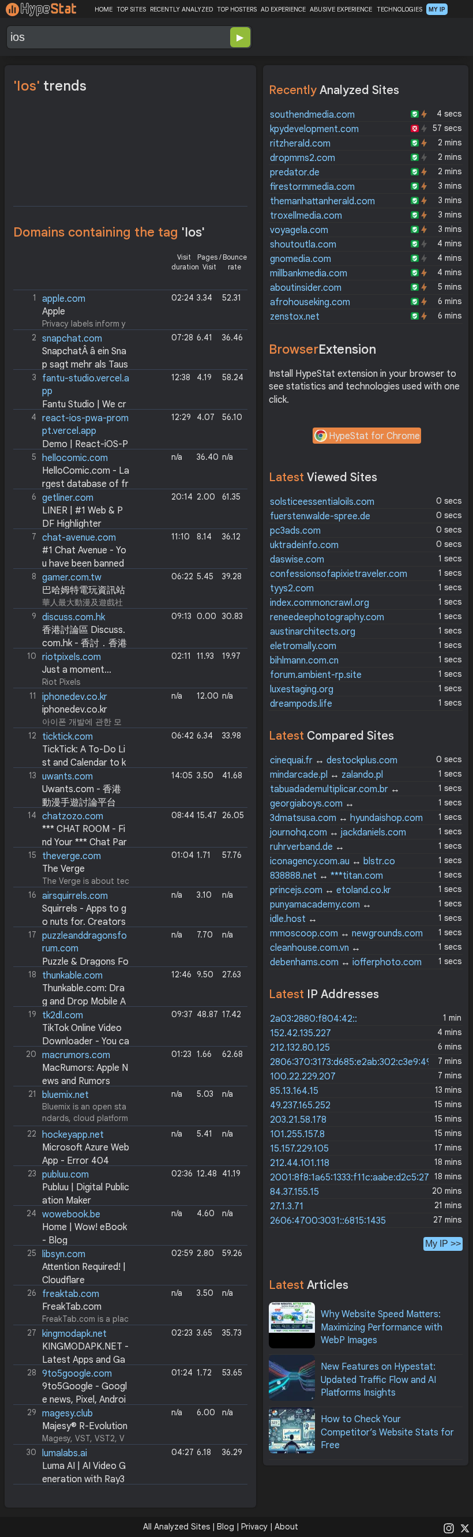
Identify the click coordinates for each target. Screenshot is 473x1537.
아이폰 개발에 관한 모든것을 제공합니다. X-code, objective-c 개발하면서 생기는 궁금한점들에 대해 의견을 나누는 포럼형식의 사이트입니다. (72, 709)
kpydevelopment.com (314, 129)
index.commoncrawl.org (319, 603)
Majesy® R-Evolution (84, 1426)
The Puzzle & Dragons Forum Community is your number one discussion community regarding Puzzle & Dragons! (72, 948)
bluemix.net (65, 1095)
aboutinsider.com (305, 288)
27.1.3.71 (286, 1206)
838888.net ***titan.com (326, 876)
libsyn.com (63, 1254)
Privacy (254, 1526)
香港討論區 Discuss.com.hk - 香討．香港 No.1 (71, 643)
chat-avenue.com (79, 537)
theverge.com (71, 856)
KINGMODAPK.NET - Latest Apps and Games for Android (72, 1359)
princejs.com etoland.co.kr (330, 890)
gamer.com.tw (72, 577)
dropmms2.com (302, 158)
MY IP (437, 9)
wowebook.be (71, 1214)
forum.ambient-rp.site (316, 675)
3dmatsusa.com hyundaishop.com (346, 818)
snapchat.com (72, 338)
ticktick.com (67, 737)
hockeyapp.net (73, 1135)
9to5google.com (77, 1373)
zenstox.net (295, 317)
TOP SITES (131, 9)
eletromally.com (303, 646)
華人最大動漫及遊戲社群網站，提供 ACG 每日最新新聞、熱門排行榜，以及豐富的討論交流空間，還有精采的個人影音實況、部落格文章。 (72, 590)
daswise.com (297, 559)
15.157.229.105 (299, 1148)
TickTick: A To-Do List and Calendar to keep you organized (71, 762)
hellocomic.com (75, 458)
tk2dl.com (62, 1015)
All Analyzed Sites (176, 1526)
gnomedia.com (300, 259)
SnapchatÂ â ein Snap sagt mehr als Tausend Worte (72, 364)
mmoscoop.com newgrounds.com (346, 933)
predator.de (295, 172)
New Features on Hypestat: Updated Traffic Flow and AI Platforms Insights (378, 1380)
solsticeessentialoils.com (322, 502)
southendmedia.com (312, 115)
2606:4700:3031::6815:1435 (328, 1221)
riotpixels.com (71, 657)
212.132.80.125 (300, 1048)
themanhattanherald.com (322, 201)
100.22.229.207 (303, 1076)
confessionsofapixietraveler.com (338, 574)
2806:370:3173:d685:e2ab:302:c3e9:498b (356, 1062)
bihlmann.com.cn (304, 660)
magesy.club (67, 1413)
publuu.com (65, 1174)
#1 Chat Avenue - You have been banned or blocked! (71, 563)
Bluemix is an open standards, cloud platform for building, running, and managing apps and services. (72, 1107)
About (286, 1526)
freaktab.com (70, 1294)
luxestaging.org (301, 689)
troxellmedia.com (306, 216)
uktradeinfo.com (304, 545)
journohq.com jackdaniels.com (338, 832)
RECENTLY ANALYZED (181, 9)
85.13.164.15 (294, 1091)
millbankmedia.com (308, 273)
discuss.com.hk (73, 617)
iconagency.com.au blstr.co (332, 861)
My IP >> (443, 1244)
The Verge (63, 869)
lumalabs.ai (64, 1453)
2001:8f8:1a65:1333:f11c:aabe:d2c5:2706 (355, 1177)
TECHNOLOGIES (399, 9)
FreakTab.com (72, 1307)
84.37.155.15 (294, 1192)
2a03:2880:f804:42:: (313, 1019)
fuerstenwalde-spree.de (320, 516)
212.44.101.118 (299, 1163)
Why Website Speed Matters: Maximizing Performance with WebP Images (381, 1327)
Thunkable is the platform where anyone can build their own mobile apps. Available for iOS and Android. (72, 988)
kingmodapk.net (74, 1334)
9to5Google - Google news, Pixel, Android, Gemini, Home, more (71, 1399)
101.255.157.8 (297, 1134)
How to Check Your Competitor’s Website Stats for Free (387, 1432)
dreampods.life (301, 704)
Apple (53, 311)
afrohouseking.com (310, 302)
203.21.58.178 (298, 1120)
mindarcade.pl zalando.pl (326, 775)
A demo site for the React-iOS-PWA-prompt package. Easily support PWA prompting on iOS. (72, 430)
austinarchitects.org (312, 632)
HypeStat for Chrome (374, 436)
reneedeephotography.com (327, 617)
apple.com (63, 299)
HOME (103, 9)
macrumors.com (76, 1055)
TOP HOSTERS (237, 9)
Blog (225, 1526)
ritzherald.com (300, 143)
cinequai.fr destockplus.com (333, 760)
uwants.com (67, 776)
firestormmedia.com (312, 187)
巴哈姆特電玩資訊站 (83, 590)
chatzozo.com (72, 816)
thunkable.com (72, 975)
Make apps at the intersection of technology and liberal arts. (72, 391)
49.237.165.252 (300, 1105)
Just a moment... (76, 670)
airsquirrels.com (75, 896)
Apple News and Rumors (72, 1067)
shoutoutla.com (303, 244)
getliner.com (67, 498)
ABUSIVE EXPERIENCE (341, 9)
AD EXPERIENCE (283, 9)
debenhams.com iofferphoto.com (346, 962)
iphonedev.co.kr (74, 697)
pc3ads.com (295, 531)
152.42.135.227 (300, 1033)
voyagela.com (299, 230)
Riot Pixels (69, 669)
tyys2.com (292, 588)
